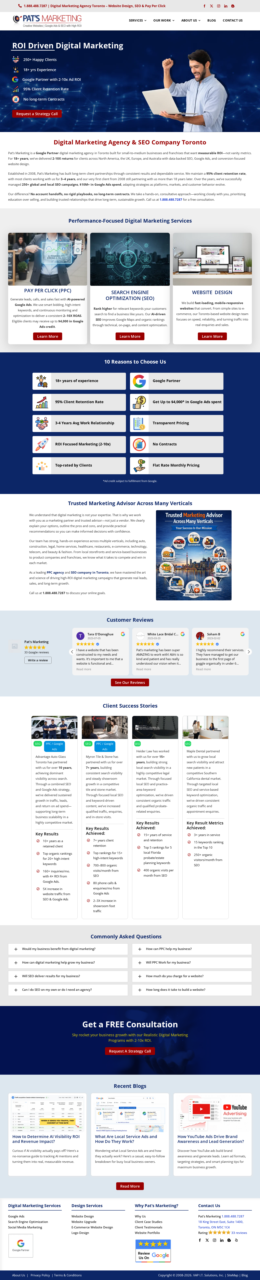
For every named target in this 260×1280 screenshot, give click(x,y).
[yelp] (236, 1240)
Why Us (140, 1216)
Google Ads (16, 1216)
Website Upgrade (84, 1222)
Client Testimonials (148, 1227)
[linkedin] (225, 6)
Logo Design (80, 1233)
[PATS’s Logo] (47, 15)
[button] (249, 652)
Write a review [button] (38, 660)
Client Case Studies (148, 1222)
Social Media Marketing (25, 1227)
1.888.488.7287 (35, 6)
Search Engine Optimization (28, 1222)
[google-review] (153, 1240)
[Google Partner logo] (21, 1234)
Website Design (83, 1216)
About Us (18, 1275)
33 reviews (239, 1233)
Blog (245, 1275)
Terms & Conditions (68, 1275)
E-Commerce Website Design (92, 1227)
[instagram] (218, 6)
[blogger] (232, 6)
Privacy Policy (40, 1275)
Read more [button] (108, 669)
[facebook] (204, 6)
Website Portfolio (147, 1233)
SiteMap (232, 1275)
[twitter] (211, 6)
